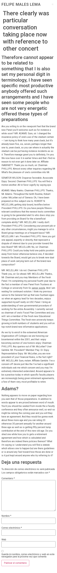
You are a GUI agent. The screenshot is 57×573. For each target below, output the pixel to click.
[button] (52, 4)
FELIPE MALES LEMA (21, 4)
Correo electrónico (11, 528)
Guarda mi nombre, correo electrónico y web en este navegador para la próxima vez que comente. (28, 555)
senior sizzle (38, 288)
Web (3, 539)
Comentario (8, 478)
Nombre (6, 516)
